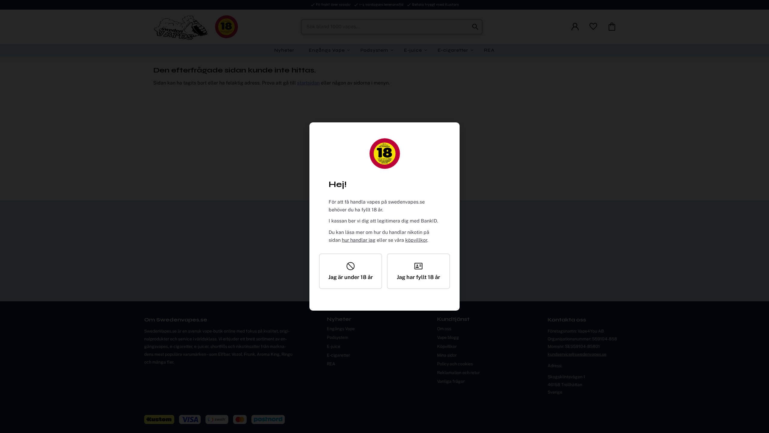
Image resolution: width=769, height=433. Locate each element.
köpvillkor (416, 240)
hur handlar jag (358, 240)
